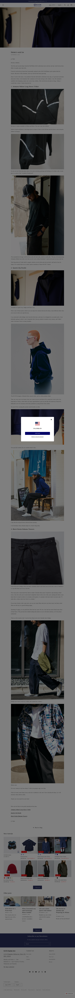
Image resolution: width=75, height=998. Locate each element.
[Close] (51, 419)
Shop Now (37, 433)
